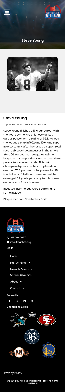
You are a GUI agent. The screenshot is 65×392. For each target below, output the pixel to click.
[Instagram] (17, 301)
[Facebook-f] (9, 301)
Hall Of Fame (18, 262)
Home (14, 256)
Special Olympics (21, 275)
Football (17, 124)
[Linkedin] (24, 301)
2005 (44, 124)
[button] (7, 12)
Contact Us (17, 288)
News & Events (19, 269)
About (14, 281)
